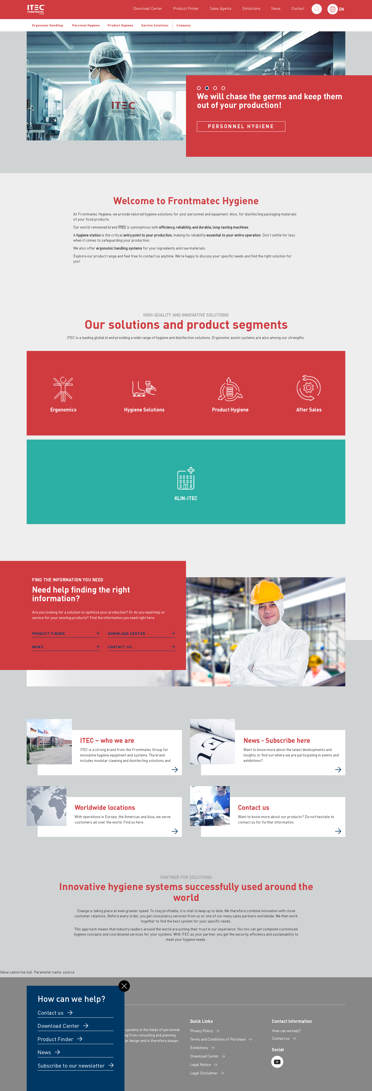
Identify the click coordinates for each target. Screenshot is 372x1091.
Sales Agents (220, 8)
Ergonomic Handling (47, 25)
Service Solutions (155, 25)
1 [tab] (199, 88)
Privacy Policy (201, 1031)
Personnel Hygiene (241, 126)
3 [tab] (215, 88)
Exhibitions (251, 8)
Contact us (120, 646)
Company (183, 25)
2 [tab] (207, 88)
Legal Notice (200, 1064)
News (275, 8)
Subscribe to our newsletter (72, 1065)
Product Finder (186, 8)
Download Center (147, 8)
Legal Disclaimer (204, 1073)
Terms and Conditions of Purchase (218, 1039)
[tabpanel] (186, 94)
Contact (297, 8)
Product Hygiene (120, 25)
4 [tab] (223, 88)
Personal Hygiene (86, 25)
